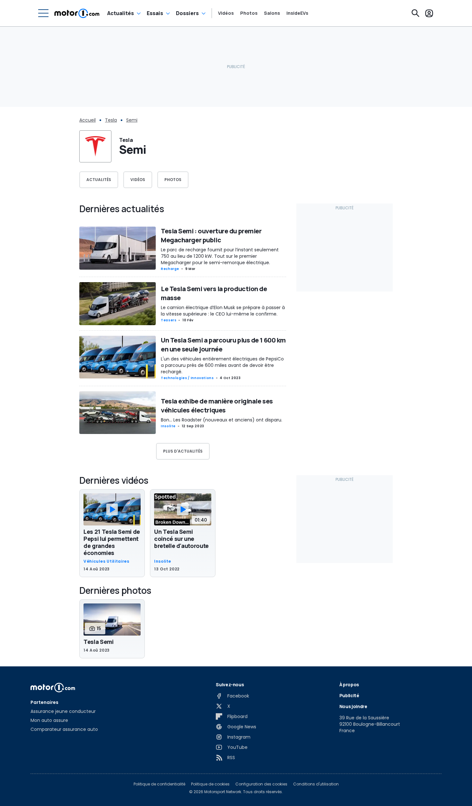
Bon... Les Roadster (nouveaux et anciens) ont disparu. (221, 420)
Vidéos (226, 13)
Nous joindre (353, 706)
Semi (131, 120)
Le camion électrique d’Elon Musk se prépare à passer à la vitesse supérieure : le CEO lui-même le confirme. (223, 310)
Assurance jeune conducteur (63, 711)
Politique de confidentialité (159, 784)
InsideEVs (297, 13)
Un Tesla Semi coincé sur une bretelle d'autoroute (181, 539)
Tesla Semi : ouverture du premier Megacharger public (211, 235)
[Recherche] (415, 13)
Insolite (168, 426)
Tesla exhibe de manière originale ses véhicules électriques (217, 405)
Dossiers (187, 13)
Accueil (87, 120)
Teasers (168, 320)
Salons (272, 13)
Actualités (120, 13)
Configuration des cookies (261, 784)
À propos (349, 684)
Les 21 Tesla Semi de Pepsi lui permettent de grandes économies (111, 542)
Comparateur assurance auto (64, 729)
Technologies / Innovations (187, 378)
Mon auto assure (49, 720)
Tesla (111, 120)
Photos (249, 13)
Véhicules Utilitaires (106, 561)
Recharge (170, 268)
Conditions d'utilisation (316, 784)
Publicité (349, 695)
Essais (155, 13)
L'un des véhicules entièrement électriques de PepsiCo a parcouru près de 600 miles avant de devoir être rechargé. (222, 365)
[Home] (77, 13)
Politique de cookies (210, 784)
